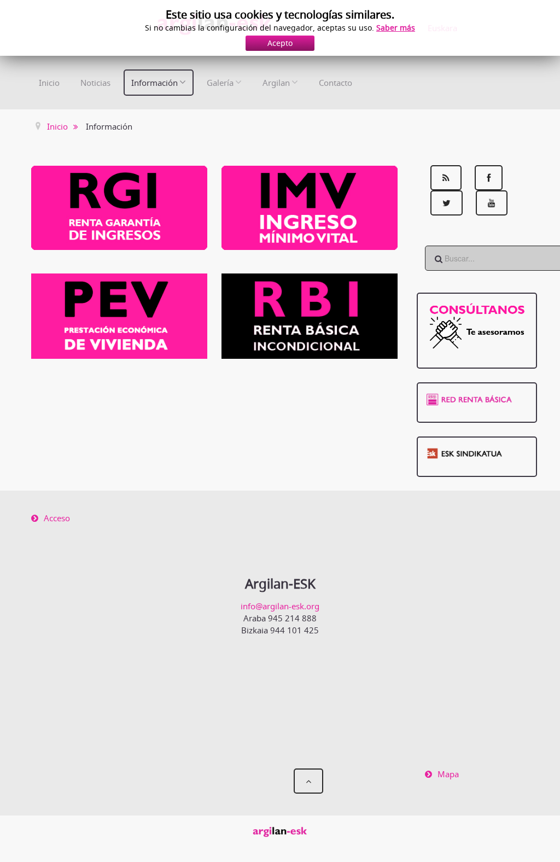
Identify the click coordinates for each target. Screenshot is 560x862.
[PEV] (119, 315)
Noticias (95, 82)
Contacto (335, 82)
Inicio (49, 82)
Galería (220, 82)
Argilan (276, 82)
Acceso (57, 517)
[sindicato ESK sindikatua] (477, 451)
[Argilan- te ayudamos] (477, 325)
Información (154, 82)
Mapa (448, 773)
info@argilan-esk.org (280, 606)
